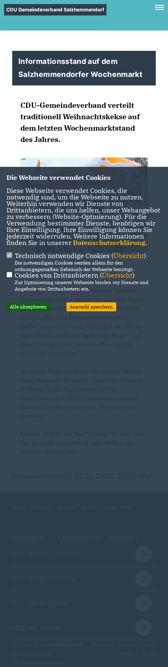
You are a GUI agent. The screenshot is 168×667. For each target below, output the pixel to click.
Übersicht (128, 255)
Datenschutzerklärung (109, 242)
